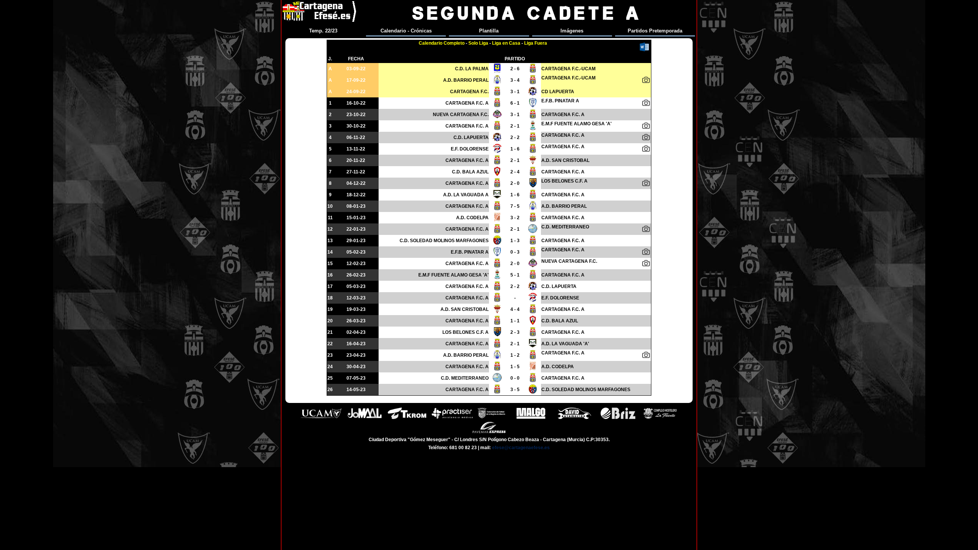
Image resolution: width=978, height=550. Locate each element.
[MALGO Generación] (531, 418)
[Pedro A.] (646, 80)
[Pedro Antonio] (646, 103)
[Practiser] (452, 418)
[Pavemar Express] (489, 432)
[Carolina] (646, 252)
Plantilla (489, 31)
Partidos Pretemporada (655, 31)
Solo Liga (478, 43)
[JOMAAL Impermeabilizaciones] (364, 418)
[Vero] (646, 148)
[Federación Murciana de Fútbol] (491, 418)
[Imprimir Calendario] (644, 47)
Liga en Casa (506, 43)
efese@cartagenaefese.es (521, 447)
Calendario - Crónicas (406, 31)
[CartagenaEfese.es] (320, 13)
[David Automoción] (574, 418)
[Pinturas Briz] (618, 418)
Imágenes (571, 31)
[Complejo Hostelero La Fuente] (660, 418)
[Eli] (646, 137)
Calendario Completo (442, 43)
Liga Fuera (535, 43)
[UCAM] (321, 418)
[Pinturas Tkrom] (407, 418)
